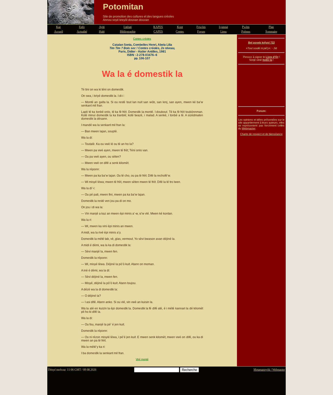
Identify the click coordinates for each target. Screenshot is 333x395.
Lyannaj (223, 27)
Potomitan (123, 6)
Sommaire (271, 31)
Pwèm (245, 27)
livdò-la (267, 59)
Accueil (58, 31)
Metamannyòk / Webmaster (269, 369)
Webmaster (248, 128)
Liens (223, 31)
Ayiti (102, 27)
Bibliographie (128, 31)
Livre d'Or (272, 56)
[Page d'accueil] (70, 21)
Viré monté (142, 359)
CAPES (158, 31)
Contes (180, 31)
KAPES (158, 27)
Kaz (58, 27)
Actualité (82, 31)
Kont (180, 27)
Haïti (102, 31)
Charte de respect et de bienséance (261, 134)
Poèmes (245, 31)
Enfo (82, 27)
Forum (201, 31)
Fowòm (201, 27)
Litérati (128, 27)
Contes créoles (142, 38)
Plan (271, 27)
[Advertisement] (261, 85)
